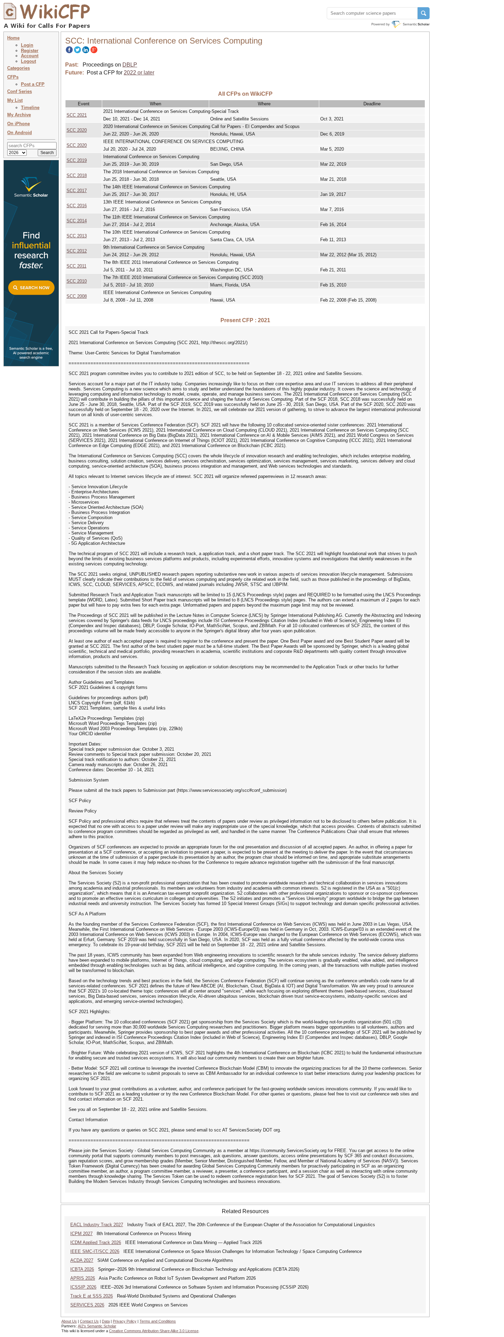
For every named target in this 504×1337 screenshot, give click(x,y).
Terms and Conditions (158, 1321)
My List (15, 100)
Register (29, 50)
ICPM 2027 (81, 1233)
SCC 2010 (77, 281)
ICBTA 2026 (82, 1269)
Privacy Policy (124, 1321)
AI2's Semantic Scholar (97, 1326)
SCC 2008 (77, 296)
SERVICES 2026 (87, 1304)
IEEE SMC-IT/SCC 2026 (94, 1251)
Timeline (30, 107)
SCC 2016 (77, 205)
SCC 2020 (77, 130)
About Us (69, 1321)
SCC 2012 (77, 251)
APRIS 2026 (82, 1278)
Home (13, 37)
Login (27, 45)
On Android (19, 132)
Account (29, 55)
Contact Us (89, 1321)
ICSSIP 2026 (83, 1287)
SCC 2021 (77, 115)
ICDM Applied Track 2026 (95, 1242)
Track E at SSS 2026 (91, 1296)
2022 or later (139, 72)
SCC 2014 (77, 220)
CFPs (13, 77)
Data (106, 1321)
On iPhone (18, 123)
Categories (18, 68)
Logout (28, 61)
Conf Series (19, 91)
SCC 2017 (77, 190)
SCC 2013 (77, 235)
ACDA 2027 (81, 1260)
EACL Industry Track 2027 (96, 1224)
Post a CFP (33, 84)
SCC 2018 (77, 175)
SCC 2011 (76, 266)
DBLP (129, 65)
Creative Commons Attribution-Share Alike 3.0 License (154, 1331)
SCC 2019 (77, 160)
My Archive (19, 114)
